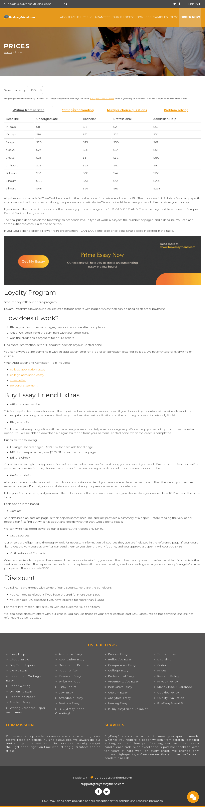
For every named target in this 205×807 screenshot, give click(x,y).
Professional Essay (121, 676)
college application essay (27, 369)
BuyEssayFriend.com (115, 777)
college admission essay (27, 375)
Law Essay (66, 692)
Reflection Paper (22, 696)
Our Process (124, 17)
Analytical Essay (119, 697)
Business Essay (69, 703)
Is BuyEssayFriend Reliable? (128, 708)
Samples (160, 17)
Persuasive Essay (120, 686)
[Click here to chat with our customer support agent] (65, 4)
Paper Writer (68, 670)
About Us (67, 17)
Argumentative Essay (123, 681)
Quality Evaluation (170, 697)
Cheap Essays (19, 659)
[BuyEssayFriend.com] (19, 17)
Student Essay (20, 702)
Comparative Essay (122, 665)
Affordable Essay (71, 697)
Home (8, 52)
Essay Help (17, 654)
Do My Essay (19, 670)
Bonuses (144, 17)
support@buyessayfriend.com (27, 4)
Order (161, 665)
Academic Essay (70, 654)
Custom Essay (118, 692)
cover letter (18, 380)
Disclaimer (165, 659)
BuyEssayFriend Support (175, 703)
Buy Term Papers (22, 665)
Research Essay (70, 676)
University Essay (21, 691)
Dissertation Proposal (74, 665)
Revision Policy (168, 676)
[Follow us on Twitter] (174, 4)
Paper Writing (20, 685)
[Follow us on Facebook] (179, 4)
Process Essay (118, 654)
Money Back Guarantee (174, 686)
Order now (190, 17)
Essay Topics (67, 686)
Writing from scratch (28, 110)
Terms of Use (166, 654)
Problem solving (176, 110)
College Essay (118, 670)
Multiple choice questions (127, 110)
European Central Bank (102, 98)
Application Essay (71, 659)
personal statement (23, 385)
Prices (82, 17)
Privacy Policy (167, 681)
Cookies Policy (168, 692)
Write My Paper (70, 681)
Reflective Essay (120, 659)
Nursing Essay (118, 703)
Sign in (193, 4)
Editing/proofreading (78, 110)
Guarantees (100, 17)
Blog (174, 17)
